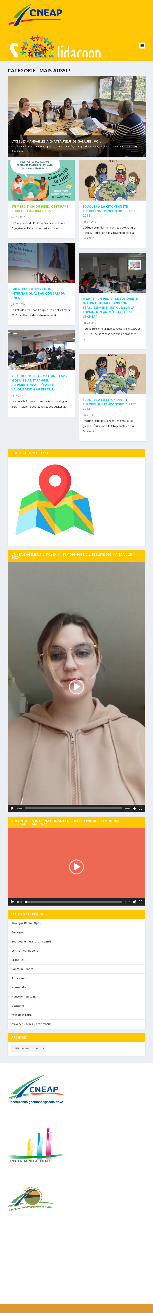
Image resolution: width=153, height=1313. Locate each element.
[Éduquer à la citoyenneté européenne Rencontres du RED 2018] (112, 180)
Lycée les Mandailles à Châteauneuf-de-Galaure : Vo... (56, 141)
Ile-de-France (19, 978)
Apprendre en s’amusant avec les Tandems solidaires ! (43, 1287)
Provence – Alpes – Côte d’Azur (31, 1024)
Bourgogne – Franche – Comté (31, 941)
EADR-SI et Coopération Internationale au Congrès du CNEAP (38, 293)
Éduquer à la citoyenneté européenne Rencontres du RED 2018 (109, 211)
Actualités (68, 146)
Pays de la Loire (21, 1015)
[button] (76, 686)
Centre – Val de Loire (24, 950)
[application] (76, 687)
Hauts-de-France (22, 969)
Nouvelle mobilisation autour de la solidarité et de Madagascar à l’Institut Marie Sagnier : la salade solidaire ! (73, 1275)
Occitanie (17, 1005)
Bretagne (17, 932)
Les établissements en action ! (115, 146)
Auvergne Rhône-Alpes (86, 146)
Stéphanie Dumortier (34, 146)
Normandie (18, 987)
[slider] (73, 808)
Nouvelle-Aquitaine (23, 996)
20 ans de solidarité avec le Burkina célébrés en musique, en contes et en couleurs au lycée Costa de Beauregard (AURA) (73, 1248)
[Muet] (134, 808)
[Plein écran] (140, 808)
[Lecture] (12, 808)
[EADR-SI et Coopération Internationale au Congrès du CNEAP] (41, 263)
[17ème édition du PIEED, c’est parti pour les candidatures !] (41, 180)
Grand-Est (18, 960)
